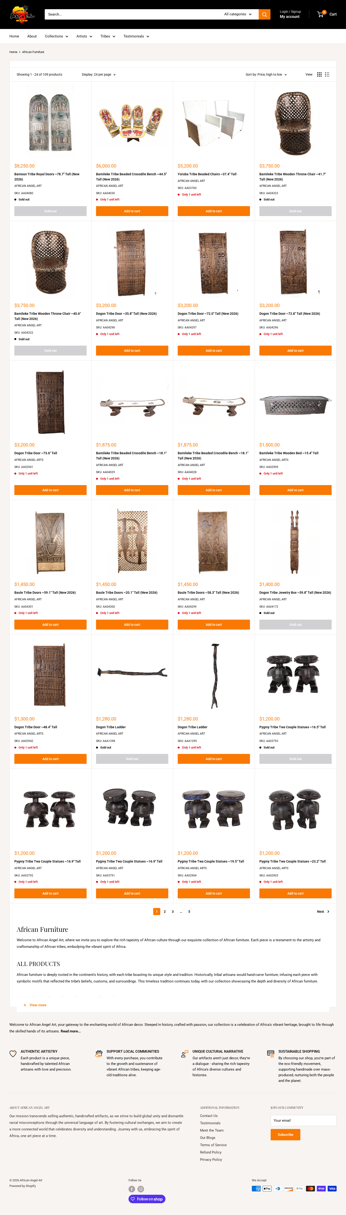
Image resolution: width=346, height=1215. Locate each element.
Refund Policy (210, 1152)
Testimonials (134, 36)
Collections (54, 36)
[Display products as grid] (319, 74)
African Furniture (33, 52)
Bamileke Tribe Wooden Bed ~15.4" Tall (288, 453)
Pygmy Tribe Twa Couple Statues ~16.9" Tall (47, 861)
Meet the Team (212, 1130)
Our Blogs (207, 1138)
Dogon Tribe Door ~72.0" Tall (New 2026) (208, 313)
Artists (81, 36)
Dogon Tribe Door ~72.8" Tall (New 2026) (289, 313)
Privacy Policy (211, 1160)
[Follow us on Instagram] (140, 1189)
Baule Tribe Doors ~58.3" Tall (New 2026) (208, 592)
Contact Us (209, 1116)
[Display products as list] (327, 74)
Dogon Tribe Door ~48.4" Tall (35, 727)
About (32, 36)
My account (289, 16)
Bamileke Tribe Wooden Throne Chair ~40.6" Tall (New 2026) (47, 316)
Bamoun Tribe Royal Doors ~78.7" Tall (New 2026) (46, 176)
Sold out (50, 211)
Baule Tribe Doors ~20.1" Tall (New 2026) (126, 592)
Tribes (105, 36)
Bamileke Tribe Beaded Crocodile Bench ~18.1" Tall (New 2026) (131, 455)
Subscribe (285, 1135)
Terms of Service (213, 1145)
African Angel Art (28, 186)
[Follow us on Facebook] (132, 1189)
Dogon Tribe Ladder (111, 727)
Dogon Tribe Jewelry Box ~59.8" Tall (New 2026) (295, 592)
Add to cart (132, 211)
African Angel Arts (28, 460)
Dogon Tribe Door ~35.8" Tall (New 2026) (126, 313)
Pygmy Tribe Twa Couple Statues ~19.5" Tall (211, 861)
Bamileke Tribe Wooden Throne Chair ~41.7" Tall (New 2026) (292, 176)
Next (320, 911)
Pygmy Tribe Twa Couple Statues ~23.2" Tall (292, 861)
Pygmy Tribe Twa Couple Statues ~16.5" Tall (292, 727)
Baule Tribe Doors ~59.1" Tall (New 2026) (45, 592)
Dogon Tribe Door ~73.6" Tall (35, 453)
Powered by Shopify (22, 1186)
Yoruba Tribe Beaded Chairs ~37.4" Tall (207, 174)
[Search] (264, 14)
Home (14, 36)
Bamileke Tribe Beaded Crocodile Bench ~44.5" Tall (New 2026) (131, 176)
